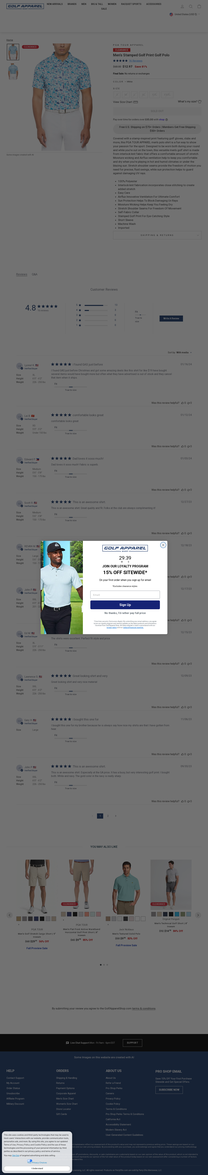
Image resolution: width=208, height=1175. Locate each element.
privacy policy (112, 627)
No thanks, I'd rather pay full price (125, 613)
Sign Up (125, 605)
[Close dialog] (163, 545)
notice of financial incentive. (133, 627)
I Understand (37, 1168)
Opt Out (15, 1155)
